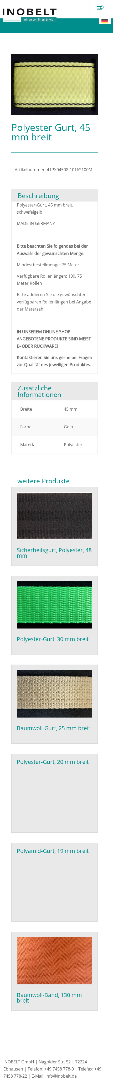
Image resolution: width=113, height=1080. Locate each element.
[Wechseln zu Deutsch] (105, 21)
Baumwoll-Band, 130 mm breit (49, 997)
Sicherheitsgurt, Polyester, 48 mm (54, 552)
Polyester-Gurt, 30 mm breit (53, 639)
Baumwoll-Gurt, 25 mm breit (53, 728)
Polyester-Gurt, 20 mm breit (53, 761)
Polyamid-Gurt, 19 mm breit (53, 851)
